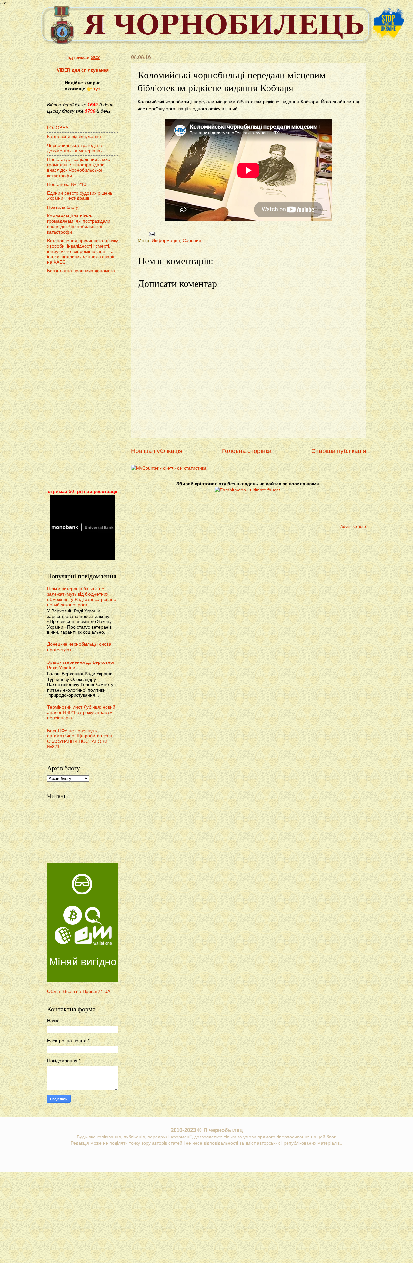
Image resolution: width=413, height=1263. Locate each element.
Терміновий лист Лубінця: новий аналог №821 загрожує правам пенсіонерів (81, 712)
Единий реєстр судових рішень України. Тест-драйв (79, 196)
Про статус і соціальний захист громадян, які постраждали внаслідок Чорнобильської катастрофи (79, 167)
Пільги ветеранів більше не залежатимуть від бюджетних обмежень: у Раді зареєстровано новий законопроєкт (81, 596)
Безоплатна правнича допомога (81, 270)
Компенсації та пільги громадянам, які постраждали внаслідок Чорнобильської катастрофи (78, 224)
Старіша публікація (338, 451)
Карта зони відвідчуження (74, 136)
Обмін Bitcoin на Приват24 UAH (80, 991)
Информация (166, 240)
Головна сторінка (247, 451)
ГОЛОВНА (57, 128)
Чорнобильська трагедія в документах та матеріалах (75, 148)
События (192, 240)
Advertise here (353, 526)
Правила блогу (62, 207)
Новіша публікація (156, 451)
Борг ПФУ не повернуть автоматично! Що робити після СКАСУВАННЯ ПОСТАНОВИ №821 (79, 738)
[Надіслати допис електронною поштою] (151, 233)
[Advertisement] (82, 382)
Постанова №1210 (66, 184)
